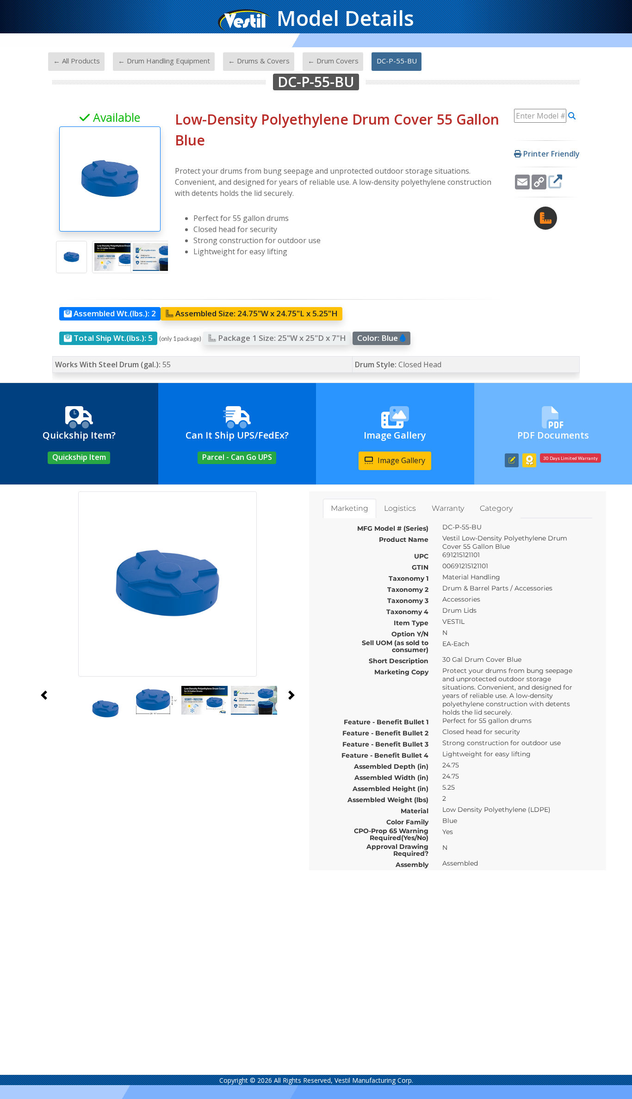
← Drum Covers (333, 60)
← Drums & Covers (259, 60)
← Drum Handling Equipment (164, 60)
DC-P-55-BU (397, 60)
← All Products (76, 60)
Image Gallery (400, 460)
